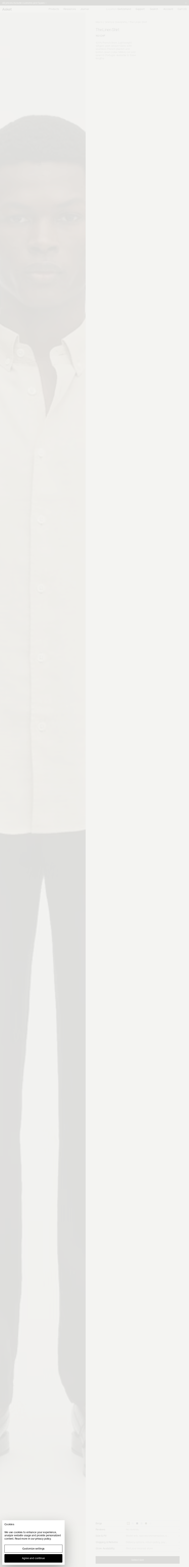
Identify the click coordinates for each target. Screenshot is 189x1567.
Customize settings (33, 1548)
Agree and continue (33, 1558)
